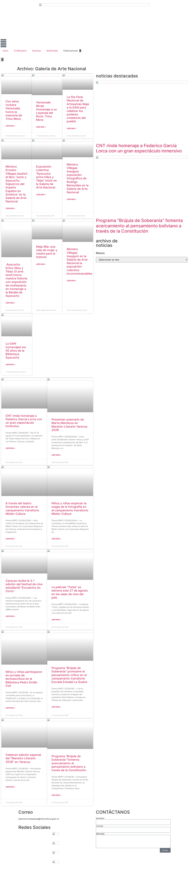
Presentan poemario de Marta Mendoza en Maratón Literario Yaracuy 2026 (69, 425)
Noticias (36, 50)
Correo (99, 826)
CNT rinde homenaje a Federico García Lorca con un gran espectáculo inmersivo (24, 421)
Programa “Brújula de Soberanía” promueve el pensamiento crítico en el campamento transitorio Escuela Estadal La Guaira (69, 675)
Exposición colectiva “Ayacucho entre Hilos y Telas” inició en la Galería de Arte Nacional (46, 177)
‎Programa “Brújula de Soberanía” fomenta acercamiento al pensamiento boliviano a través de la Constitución (68, 763)
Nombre (100, 818)
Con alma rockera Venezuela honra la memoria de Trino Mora (14, 110)
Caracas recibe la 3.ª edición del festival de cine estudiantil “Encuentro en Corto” (24, 586)
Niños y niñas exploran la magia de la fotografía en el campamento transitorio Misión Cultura (69, 508)
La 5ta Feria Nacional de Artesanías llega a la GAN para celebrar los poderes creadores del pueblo (78, 109)
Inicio (5, 50)
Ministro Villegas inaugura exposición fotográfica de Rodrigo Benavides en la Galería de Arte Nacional (78, 178)
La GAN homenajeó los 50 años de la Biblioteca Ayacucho (16, 350)
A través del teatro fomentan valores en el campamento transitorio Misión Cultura (22, 508)
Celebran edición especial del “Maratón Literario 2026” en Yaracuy (23, 758)
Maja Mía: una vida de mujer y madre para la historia (46, 252)
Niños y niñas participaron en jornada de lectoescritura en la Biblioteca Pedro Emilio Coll (24, 678)
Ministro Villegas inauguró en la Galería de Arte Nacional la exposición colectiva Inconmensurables (79, 261)
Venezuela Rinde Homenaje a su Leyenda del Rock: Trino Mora (46, 111)
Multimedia (52, 50)
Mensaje (100, 834)
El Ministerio (20, 50)
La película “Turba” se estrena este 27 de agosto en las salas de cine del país (69, 592)
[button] (2, 59)
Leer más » (10, 126)
